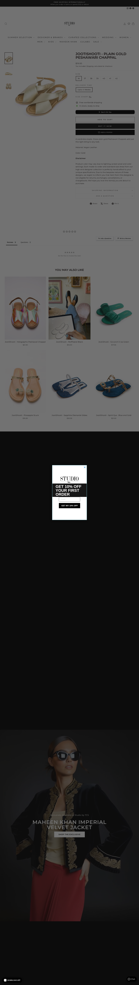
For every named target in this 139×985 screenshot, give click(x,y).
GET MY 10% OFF (69, 506)
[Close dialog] (84, 467)
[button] (12, 980)
